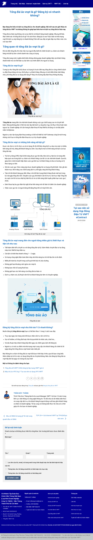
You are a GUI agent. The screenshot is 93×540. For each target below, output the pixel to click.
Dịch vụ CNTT (47, 4)
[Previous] (75, 219)
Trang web (50, 453)
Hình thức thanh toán (76, 505)
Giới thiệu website (76, 497)
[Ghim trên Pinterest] (38, 378)
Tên (7, 453)
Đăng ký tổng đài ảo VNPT (50, 385)
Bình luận (8, 437)
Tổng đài (30, 385)
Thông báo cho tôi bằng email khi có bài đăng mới (24, 473)
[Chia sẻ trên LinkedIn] (42, 378)
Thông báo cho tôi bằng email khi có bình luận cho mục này (28, 469)
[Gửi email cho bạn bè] (35, 378)
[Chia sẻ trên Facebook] (27, 378)
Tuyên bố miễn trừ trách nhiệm (35, 510)
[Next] (87, 219)
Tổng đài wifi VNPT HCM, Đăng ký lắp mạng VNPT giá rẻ (24, 368)
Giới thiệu (22, 4)
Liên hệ (65, 4)
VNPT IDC (57, 4)
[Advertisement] (81, 115)
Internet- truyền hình (33, 4)
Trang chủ (14, 4)
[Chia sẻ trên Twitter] (31, 378)
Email (28, 453)
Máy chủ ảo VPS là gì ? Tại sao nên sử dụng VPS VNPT (24, 372)
